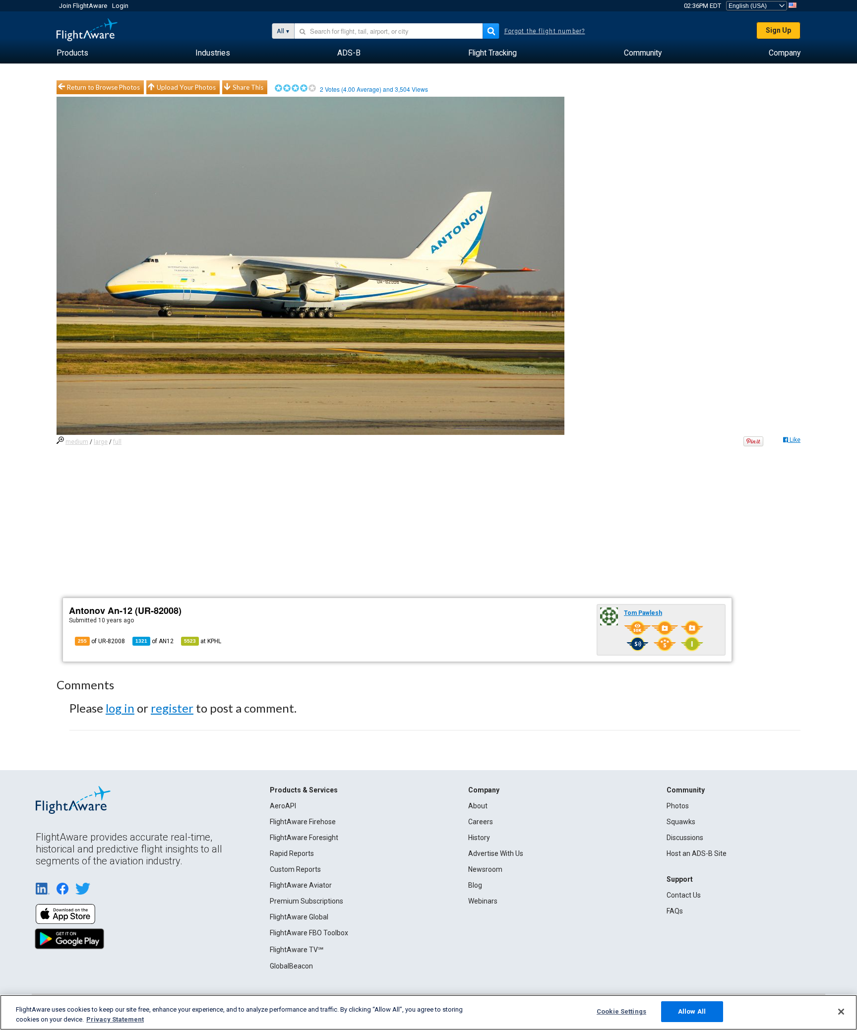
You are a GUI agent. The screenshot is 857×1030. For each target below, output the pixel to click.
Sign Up (778, 30)
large (101, 441)
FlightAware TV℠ (296, 950)
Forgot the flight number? (544, 31)
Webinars (482, 901)
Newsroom (485, 869)
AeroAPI (283, 806)
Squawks (681, 822)
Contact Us (684, 895)
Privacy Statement (115, 1019)
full (117, 441)
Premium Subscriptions (306, 901)
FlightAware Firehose (303, 822)
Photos (678, 806)
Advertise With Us (495, 853)
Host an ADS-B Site (697, 853)
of (154, 641)
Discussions (685, 838)
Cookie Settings (621, 1011)
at (202, 641)
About (478, 806)
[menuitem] (72, 53)
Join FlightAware (83, 5)
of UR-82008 (101, 641)
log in (120, 708)
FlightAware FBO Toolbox (309, 933)
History (479, 838)
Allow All (692, 1011)
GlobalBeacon (291, 966)
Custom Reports (295, 869)
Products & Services (304, 790)
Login (120, 5)
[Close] (841, 1012)
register (172, 708)
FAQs (675, 911)
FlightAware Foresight (304, 838)
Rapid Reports (292, 853)
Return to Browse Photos (103, 87)
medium (76, 441)
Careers (480, 822)
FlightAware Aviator (301, 885)
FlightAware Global (299, 917)
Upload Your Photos (186, 87)
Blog (475, 885)
